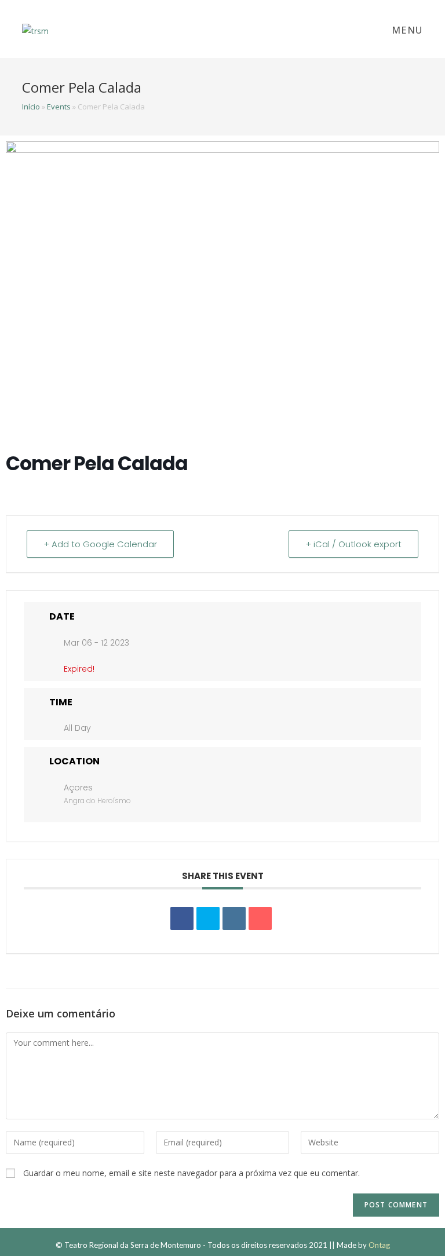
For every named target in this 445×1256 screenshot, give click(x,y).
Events (59, 106)
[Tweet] (208, 918)
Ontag (379, 1245)
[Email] (260, 918)
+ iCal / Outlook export (353, 544)
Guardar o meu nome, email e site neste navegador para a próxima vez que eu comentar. (191, 1172)
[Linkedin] (234, 918)
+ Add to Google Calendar (100, 544)
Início (31, 106)
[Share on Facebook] (182, 918)
